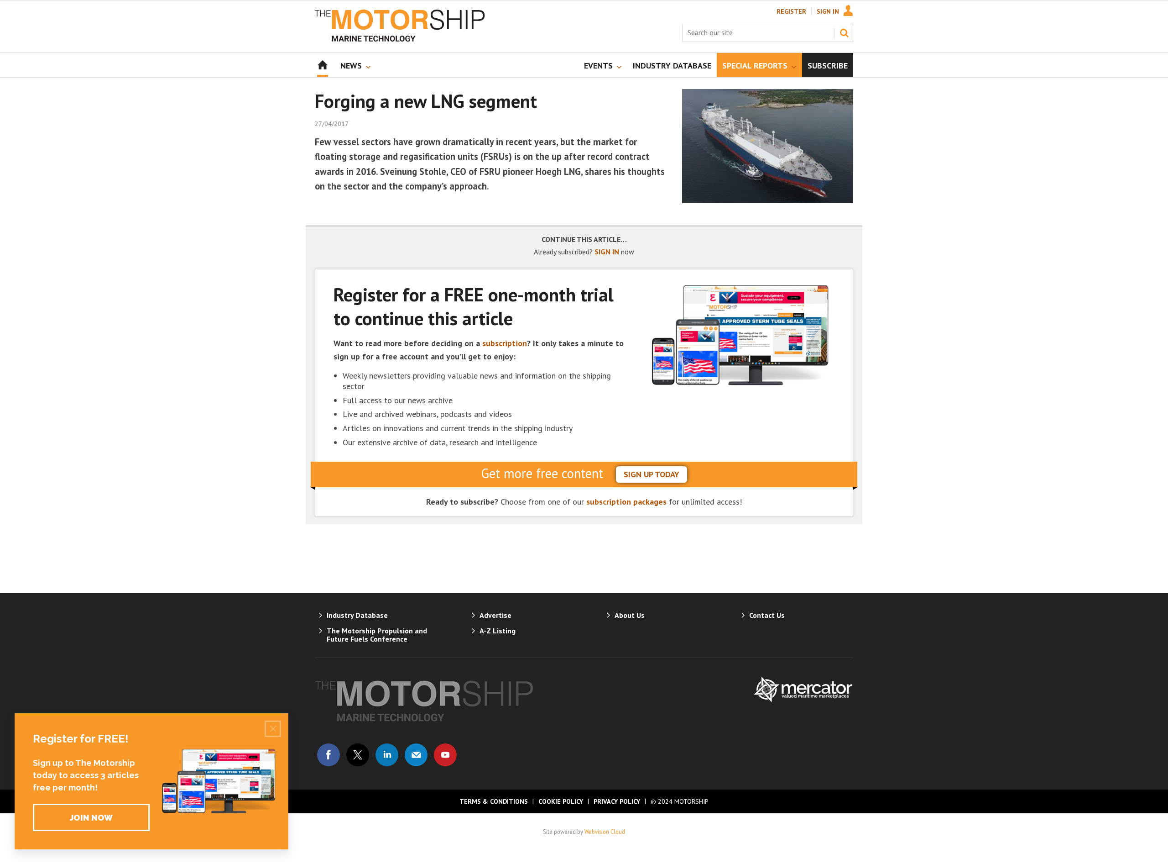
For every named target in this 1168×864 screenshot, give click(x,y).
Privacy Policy (617, 801)
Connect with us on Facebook (328, 755)
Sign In (828, 11)
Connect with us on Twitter (358, 755)
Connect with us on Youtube (445, 755)
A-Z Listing (498, 630)
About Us (630, 615)
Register (791, 11)
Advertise (495, 615)
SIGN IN (606, 251)
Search (844, 33)
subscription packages (626, 501)
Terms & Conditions (493, 801)
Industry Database (357, 615)
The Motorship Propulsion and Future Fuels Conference (377, 634)
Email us (416, 755)
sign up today (651, 474)
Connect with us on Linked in (387, 755)
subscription (504, 343)
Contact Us (767, 615)
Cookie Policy (560, 801)
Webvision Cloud (604, 831)
